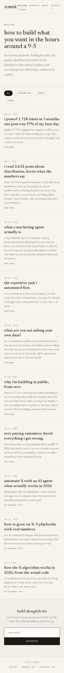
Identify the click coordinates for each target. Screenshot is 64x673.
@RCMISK (13, 667)
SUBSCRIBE (32, 641)
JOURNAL (11, 100)
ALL (8, 93)
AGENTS (41, 93)
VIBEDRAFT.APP (28, 667)
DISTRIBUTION (24, 93)
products (34, 5)
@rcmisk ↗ (55, 6)
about (45, 5)
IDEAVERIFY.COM (47, 667)
